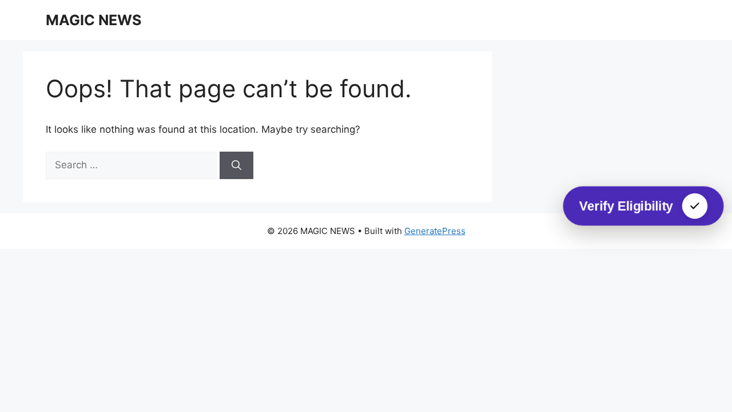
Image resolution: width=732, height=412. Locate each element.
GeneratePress (435, 230)
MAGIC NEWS (93, 20)
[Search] (236, 165)
